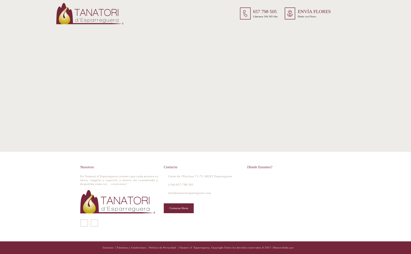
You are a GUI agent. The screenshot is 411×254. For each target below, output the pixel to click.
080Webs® (301, 248)
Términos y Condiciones (132, 248)
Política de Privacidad (162, 248)
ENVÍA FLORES (314, 11)
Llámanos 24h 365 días (265, 16)
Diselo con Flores (307, 16)
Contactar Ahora (178, 208)
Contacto (108, 248)
